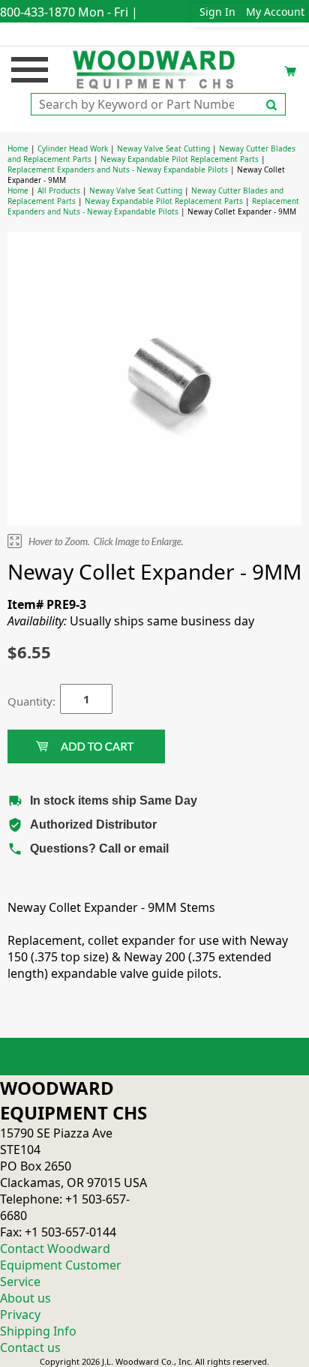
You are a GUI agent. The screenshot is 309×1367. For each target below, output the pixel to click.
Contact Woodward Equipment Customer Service (61, 1265)
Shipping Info (38, 1331)
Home (18, 148)
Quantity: (23, 701)
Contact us (30, 1347)
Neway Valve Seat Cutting (163, 148)
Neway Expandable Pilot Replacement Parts (179, 159)
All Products (59, 190)
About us (25, 1298)
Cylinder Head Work (73, 148)
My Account (275, 11)
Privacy (20, 1314)
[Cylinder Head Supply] (154, 68)
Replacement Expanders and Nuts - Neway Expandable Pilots (118, 169)
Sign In (218, 11)
